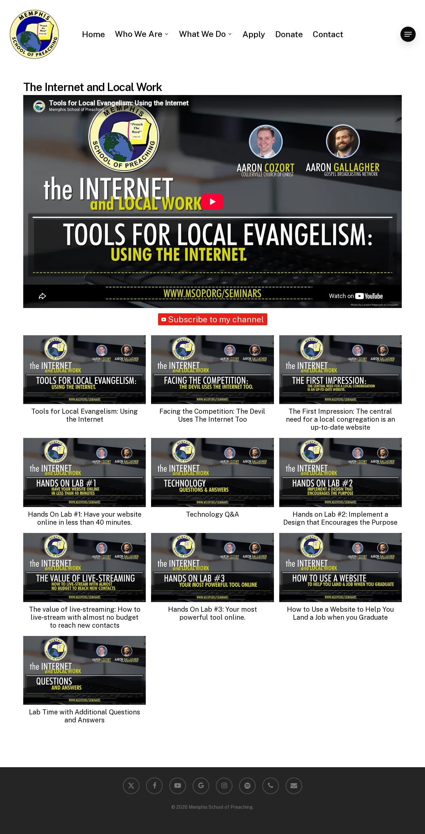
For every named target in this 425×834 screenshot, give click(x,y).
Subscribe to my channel (216, 319)
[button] (408, 34)
